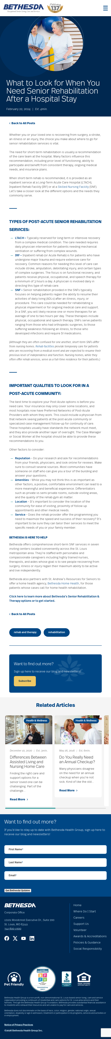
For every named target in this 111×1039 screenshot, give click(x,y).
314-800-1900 (12, 929)
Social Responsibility (87, 948)
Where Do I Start (84, 911)
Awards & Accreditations (90, 936)
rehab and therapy (25, 632)
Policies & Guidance (87, 942)
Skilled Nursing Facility (73, 186)
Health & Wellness (36, 720)
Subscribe (24, 681)
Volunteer (80, 930)
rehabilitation (56, 632)
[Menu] (105, 8)
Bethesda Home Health (63, 583)
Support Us (81, 923)
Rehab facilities (45, 346)
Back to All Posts (23, 123)
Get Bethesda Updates (17, 890)
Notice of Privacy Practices (18, 1025)
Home (77, 905)
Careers (78, 917)
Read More (17, 799)
